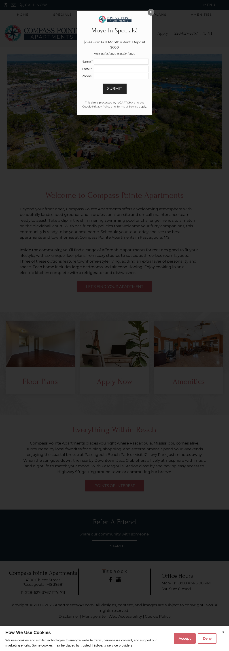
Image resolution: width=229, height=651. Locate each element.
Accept (185, 638)
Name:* (87, 61)
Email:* (87, 69)
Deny (207, 638)
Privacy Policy (101, 106)
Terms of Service (127, 106)
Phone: (87, 76)
